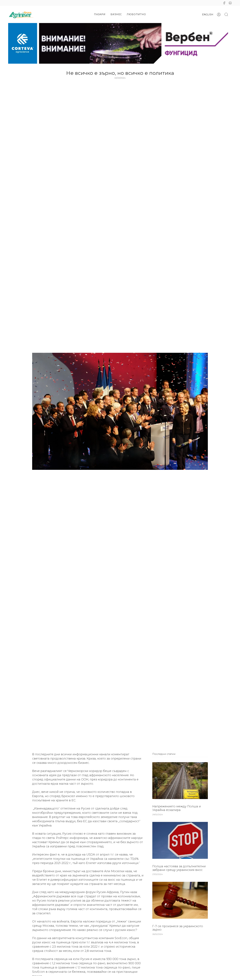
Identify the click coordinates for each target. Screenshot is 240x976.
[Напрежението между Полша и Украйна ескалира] (180, 780)
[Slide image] (120, 43)
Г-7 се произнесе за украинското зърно (177, 928)
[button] (100, 14)
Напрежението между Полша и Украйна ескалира (176, 808)
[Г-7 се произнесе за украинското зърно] (180, 900)
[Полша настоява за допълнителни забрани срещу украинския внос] (180, 840)
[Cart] (232, 14)
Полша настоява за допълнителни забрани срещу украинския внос (179, 868)
